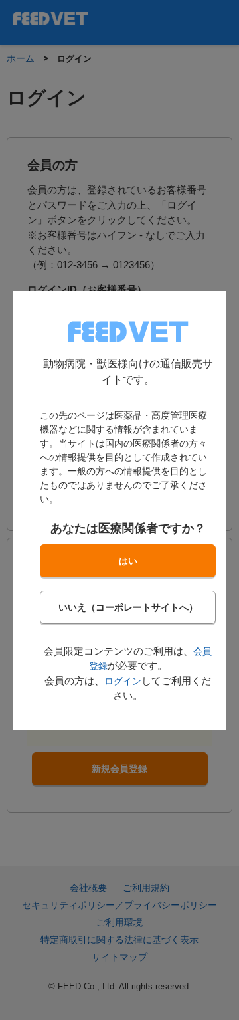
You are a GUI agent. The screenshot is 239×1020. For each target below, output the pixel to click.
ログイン (122, 680)
